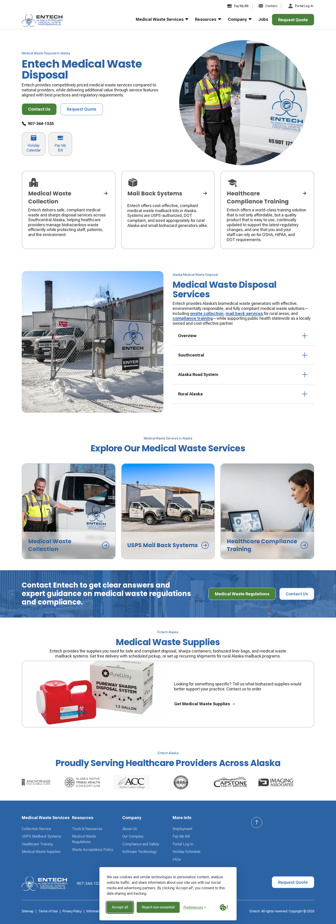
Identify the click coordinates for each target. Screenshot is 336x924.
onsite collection (207, 313)
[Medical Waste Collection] (68, 210)
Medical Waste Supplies (41, 851)
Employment (182, 829)
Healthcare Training (37, 844)
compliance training (193, 318)
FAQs (177, 859)
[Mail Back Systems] (168, 210)
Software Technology (139, 851)
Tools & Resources (87, 829)
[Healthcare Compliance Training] (267, 210)
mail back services (244, 313)
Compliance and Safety (140, 844)
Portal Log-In (183, 844)
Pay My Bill (181, 836)
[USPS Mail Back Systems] (168, 511)
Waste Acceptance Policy (92, 849)
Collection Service (36, 829)
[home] (42, 21)
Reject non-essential (158, 907)
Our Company (133, 836)
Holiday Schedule (186, 851)
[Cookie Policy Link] (223, 907)
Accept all (120, 907)
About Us (129, 829)
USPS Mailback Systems (41, 836)
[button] (159, 21)
